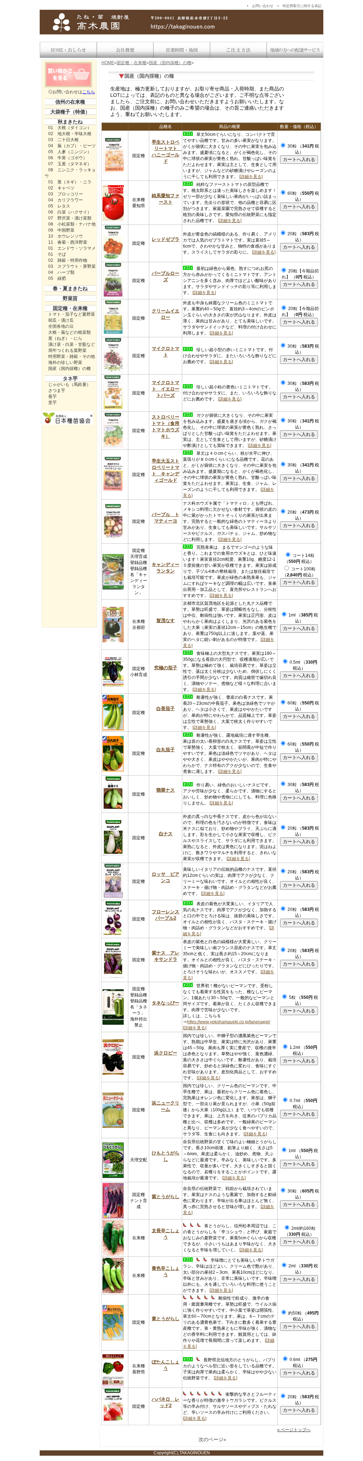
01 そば (57, 254)
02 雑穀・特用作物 (67, 260)
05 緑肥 (57, 278)
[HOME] (68, 50)
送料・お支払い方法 (238, 50)
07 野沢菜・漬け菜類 (69, 218)
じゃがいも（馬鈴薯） (69, 384)
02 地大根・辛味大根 (69, 133)
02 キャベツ (61, 188)
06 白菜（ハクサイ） (69, 212)
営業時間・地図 (181, 50)
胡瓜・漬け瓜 (61, 320)
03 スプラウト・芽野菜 (72, 266)
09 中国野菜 (61, 230)
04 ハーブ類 (61, 272)
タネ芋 (70, 378)
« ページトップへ (294, 1429)
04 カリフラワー (65, 200)
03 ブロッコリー (65, 194)
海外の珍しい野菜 (65, 362)
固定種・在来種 (70, 308)
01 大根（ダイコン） (69, 127)
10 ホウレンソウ (65, 236)
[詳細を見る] (251, 176)
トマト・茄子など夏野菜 (71, 314)
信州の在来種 (70, 102)
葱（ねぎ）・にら (65, 338)
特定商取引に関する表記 (302, 6)
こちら (88, 91)
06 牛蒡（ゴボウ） (67, 157)
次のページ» (212, 1439)
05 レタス (59, 206)
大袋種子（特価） (70, 112)
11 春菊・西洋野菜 (67, 242)
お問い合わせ (262, 6)
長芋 (52, 396)
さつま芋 (56, 390)
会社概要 (124, 50)
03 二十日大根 (63, 139)
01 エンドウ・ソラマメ (72, 248)
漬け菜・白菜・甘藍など (71, 344)
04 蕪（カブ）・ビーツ (72, 145)
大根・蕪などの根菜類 (69, 332)
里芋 (52, 402)
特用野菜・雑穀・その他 (71, 356)
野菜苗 (70, 298)
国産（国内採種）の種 (69, 368)
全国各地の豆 (61, 326)
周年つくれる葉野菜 (67, 350)
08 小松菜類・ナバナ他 (72, 224)
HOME (107, 62)
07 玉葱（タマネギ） (69, 163)
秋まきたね (70, 121)
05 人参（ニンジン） (69, 151)
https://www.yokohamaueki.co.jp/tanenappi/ (228, 1021)
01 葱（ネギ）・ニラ (69, 181)
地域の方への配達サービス (295, 50)
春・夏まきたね (70, 288)
